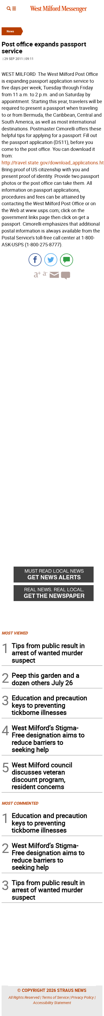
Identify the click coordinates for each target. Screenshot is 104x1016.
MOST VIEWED (15, 633)
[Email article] (53, 279)
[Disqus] (52, 351)
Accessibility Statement (52, 1002)
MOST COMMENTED (20, 803)
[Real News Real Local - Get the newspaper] (58, 594)
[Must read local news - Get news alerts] (58, 576)
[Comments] (66, 259)
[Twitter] (50, 259)
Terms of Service (55, 997)
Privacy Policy (82, 997)
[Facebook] (35, 259)
